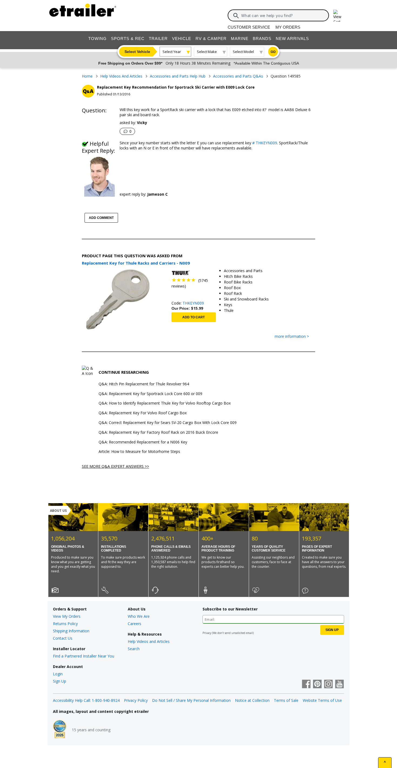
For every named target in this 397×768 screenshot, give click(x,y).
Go (273, 52)
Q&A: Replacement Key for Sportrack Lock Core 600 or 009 (150, 394)
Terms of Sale (286, 700)
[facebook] (306, 684)
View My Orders (66, 616)
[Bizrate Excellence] (59, 729)
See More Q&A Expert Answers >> (115, 466)
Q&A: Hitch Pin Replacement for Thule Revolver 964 (144, 384)
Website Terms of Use (322, 700)
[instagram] (328, 684)
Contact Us (62, 638)
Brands (262, 38)
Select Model (243, 51)
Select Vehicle (137, 51)
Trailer (158, 38)
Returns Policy (65, 623)
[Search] (236, 16)
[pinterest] (317, 684)
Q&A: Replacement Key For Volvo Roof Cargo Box (143, 413)
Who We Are (139, 616)
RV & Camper (211, 38)
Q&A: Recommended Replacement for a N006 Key (143, 442)
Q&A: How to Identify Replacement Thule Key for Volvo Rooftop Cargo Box (165, 403)
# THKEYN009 (264, 142)
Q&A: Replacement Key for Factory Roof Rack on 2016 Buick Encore (158, 432)
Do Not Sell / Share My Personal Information (191, 700)
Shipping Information (71, 630)
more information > (292, 336)
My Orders (287, 27)
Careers (134, 623)
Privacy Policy (136, 700)
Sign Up (59, 681)
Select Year (172, 51)
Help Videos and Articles (149, 641)
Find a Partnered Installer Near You (83, 656)
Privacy (207, 633)
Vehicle (181, 38)
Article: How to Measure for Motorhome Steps (139, 451)
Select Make (207, 51)
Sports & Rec (127, 38)
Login (58, 673)
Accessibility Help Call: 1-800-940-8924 (86, 700)
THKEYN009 (193, 303)
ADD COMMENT (101, 218)
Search (134, 648)
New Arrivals (292, 38)
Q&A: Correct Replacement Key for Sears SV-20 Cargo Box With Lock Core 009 (168, 422)
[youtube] (339, 684)
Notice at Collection (252, 700)
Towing (97, 38)
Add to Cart (193, 317)
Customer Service (249, 27)
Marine (239, 38)
